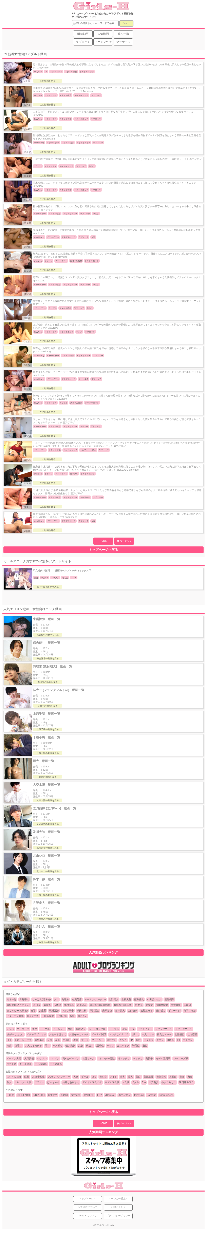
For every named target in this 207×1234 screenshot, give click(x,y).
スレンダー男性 (106, 1058)
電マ (47, 1045)
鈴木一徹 (11, 999)
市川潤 (36, 1005)
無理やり (81, 1029)
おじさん (82, 1016)
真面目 (172, 1076)
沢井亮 (139, 1005)
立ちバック (123, 1045)
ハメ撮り (57, 1045)
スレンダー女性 (23, 1082)
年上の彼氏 (41, 1064)
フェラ (85, 1040)
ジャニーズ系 (180, 1058)
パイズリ (148, 1040)
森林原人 (120, 1010)
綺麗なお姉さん (70, 1082)
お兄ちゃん (88, 1058)
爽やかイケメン (70, 1058)
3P (131, 1040)
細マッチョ (124, 1058)
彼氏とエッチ (164, 1034)
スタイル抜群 (14, 1076)
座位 (145, 1045)
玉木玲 (57, 1005)
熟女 (9, 1082)
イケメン (42, 1058)
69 (178, 1040)
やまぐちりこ (169, 1082)
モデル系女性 (112, 1082)
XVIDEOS (88, 1095)
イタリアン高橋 (15, 1016)
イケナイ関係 (99, 1034)
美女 (182, 1076)
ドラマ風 (45, 1029)
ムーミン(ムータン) (95, 999)
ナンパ (10, 1029)
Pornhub (151, 1095)
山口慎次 (132, 1010)
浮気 (124, 1029)
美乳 (122, 1076)
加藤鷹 (42, 1010)
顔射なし (111, 1040)
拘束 (9, 1045)
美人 (130, 1076)
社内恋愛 (192, 1034)
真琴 (33, 1010)
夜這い (89, 1045)
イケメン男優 (14, 1058)
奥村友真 (69, 1005)
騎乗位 (135, 1045)
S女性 (135, 1082)
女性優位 (179, 1034)
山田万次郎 (48, 1016)
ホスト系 (11, 1064)
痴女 (189, 1076)
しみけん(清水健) (41, 999)
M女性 (126, 1082)
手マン (160, 1040)
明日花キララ (186, 1082)
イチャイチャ (145, 1029)
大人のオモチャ (33, 1045)
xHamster (110, 1095)
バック (110, 1045)
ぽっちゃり (53, 1082)
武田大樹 (82, 1010)
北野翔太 (113, 999)
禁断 (70, 1029)
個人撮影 (70, 1045)
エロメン (54, 1058)
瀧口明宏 (160, 1010)
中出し (66, 1040)
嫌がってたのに (15, 1034)
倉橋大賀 (126, 999)
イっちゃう (59, 1029)
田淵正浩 (54, 1010)
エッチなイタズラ (119, 1034)
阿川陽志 (82, 1005)
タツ (56, 999)
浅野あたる (146, 1010)
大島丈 (149, 1005)
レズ (49, 1040)
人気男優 (29, 1058)
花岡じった (190, 1010)
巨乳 (26, 1076)
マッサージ (23, 1029)
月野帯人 (24, 999)
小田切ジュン (154, 999)
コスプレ (188, 1040)
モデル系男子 (163, 1058)
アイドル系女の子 (92, 1082)
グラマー (39, 1082)
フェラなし (98, 1040)
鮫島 (72, 1016)
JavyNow (139, 1095)
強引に (135, 1034)
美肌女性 (148, 1076)
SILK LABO (23, 1095)
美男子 (149, 1058)
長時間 (64, 1095)
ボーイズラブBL (97, 1029)
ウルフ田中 (68, 1010)
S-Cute (10, 1095)
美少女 (103, 1076)
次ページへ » (124, 541)
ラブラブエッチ (163, 1029)
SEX (9, 1040)
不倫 (132, 1029)
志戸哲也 (107, 1010)
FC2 (99, 1095)
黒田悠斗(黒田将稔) (100, 1005)
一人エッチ (148, 1034)
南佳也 (47, 1005)
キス (57, 1040)
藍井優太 (139, 999)
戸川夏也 (94, 1010)
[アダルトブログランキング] (103, 972)
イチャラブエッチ (36, 1034)
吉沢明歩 (153, 1082)
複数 (138, 1040)
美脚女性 (161, 1076)
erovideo (75, 1095)
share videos (166, 1095)
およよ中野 (33, 1016)
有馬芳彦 (77, 999)
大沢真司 (176, 1005)
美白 (138, 1076)
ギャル (85, 1076)
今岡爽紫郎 (162, 1005)
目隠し (18, 1045)
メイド (113, 1076)
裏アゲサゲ (124, 1095)
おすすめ (52, 1095)
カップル (114, 1029)
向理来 (65, 999)
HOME (103, 541)
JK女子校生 (38, 1076)
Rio (144, 1082)
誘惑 (34, 1029)
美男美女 (39, 1040)
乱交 (80, 1045)
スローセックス (23, 1040)
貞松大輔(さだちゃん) (18, 1005)
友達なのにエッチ (79, 1034)
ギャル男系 (25, 1064)
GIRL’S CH (39, 1095)
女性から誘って (57, 1034)
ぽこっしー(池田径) (17, 1010)
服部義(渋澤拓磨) (123, 1005)
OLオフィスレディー (59, 1076)
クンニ (123, 1040)
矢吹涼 (187, 1005)
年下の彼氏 (56, 1064)
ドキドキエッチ (183, 1029)
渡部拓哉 (169, 999)
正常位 (100, 1045)
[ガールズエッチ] (100, 8)
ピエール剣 (174, 1010)
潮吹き (170, 1040)
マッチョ (138, 1058)
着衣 (75, 1040)
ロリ (94, 1076)
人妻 (75, 1076)
